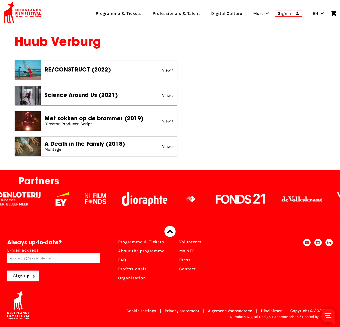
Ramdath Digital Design (250, 317)
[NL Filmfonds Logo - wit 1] (89, 199)
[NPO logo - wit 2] (184, 199)
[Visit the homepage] (22, 13)
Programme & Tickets (141, 241)
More (258, 13)
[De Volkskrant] (296, 199)
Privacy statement (182, 310)
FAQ (122, 259)
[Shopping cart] (333, 13)
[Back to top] (170, 231)
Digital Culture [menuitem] (226, 13)
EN (315, 13)
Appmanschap (286, 317)
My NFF (187, 250)
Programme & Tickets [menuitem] (119, 13)
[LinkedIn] (329, 261)
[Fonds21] (234, 199)
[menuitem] (258, 13)
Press (185, 259)
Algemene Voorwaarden (230, 310)
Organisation (132, 277)
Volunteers (190, 241)
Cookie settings (141, 310)
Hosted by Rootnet (317, 317)
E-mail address (23, 250)
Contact (187, 268)
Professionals (132, 268)
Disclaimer (271, 310)
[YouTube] (307, 261)
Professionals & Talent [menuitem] (176, 13)
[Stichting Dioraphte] (138, 199)
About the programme (141, 250)
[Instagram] (318, 261)
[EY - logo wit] (56, 199)
